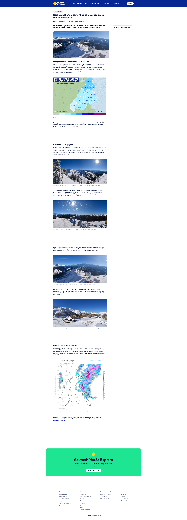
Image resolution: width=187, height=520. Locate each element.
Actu (86, 3)
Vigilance (116, 3)
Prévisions (79, 3)
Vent (81, 505)
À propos (123, 494)
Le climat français (105, 496)
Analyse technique (64, 501)
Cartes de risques (64, 498)
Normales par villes (105, 494)
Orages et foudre (85, 509)
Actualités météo (105, 498)
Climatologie (106, 3)
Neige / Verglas (58, 11)
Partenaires (124, 498)
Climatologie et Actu (106, 492)
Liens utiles (124, 492)
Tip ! (131, 3)
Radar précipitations (86, 496)
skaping (98, 185)
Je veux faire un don (93, 470)
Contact (123, 496)
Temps (82, 498)
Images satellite (84, 494)
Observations (95, 3)
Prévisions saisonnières (65, 503)
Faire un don (124, 501)
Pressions (83, 503)
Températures (84, 501)
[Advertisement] (80, 135)
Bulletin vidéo (63, 496)
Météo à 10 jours (63, 494)
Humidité (82, 507)
